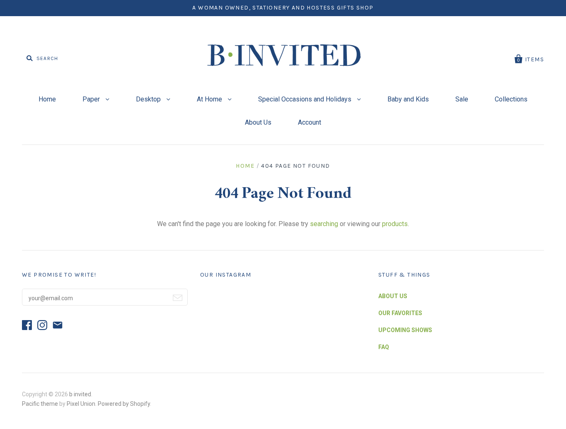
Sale (461, 99)
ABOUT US (392, 296)
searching (324, 224)
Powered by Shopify (124, 403)
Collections (511, 99)
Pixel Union (81, 403)
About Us (258, 122)
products (395, 224)
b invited (80, 394)
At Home (210, 99)
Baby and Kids (408, 99)
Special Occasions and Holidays (305, 99)
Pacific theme (40, 403)
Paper (92, 99)
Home (47, 99)
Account (309, 122)
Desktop (149, 99)
